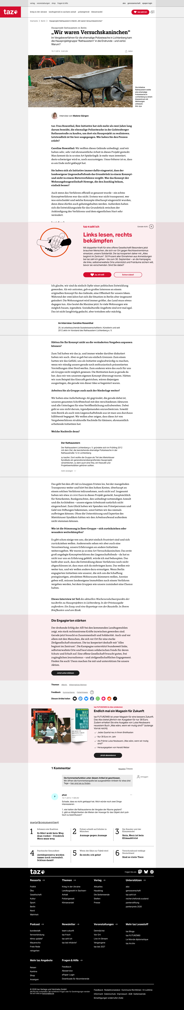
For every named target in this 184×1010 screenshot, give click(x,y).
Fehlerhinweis (82, 692)
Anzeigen (34, 979)
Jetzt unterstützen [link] (65, 673)
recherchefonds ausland (137, 898)
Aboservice (67, 970)
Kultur (33, 898)
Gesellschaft (36, 894)
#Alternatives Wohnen (78, 685)
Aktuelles (98, 886)
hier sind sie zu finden (80, 783)
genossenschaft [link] (134, 3)
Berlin (43, 21)
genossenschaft (133, 890)
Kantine (33, 971)
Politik (33, 886)
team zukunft (68, 930)
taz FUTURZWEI (133, 935)
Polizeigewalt (68, 898)
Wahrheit (34, 914)
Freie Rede (35, 946)
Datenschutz (110, 994)
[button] (153, 12)
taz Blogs (130, 931)
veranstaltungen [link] (43, 3)
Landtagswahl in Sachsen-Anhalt (74, 892)
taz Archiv (130, 943)
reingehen (34, 950)
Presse (97, 902)
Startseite (34, 21)
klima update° (36, 938)
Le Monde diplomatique (137, 939)
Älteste (130, 769)
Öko (32, 890)
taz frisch (66, 934)
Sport (32, 902)
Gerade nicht (142, 226)
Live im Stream (101, 938)
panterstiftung (132, 902)
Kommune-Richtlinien (132, 990)
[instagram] (152, 873)
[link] (39, 12)
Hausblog (98, 890)
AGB (130, 994)
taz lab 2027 (99, 946)
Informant (99, 994)
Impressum (122, 994)
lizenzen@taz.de (48, 993)
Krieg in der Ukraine (71, 886)
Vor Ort (97, 934)
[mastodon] (140, 873)
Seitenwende (139, 994)
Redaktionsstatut (112, 990)
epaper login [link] (147, 3)
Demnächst (99, 930)
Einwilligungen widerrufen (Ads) (108, 998)
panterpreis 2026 (134, 906)
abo (127, 886)
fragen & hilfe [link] (62, 3)
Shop (32, 975)
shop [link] (54, 3)
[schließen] (151, 226)
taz (37, 872)
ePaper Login (68, 974)
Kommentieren (69, 692)
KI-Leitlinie (147, 990)
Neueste (121, 769)
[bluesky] (146, 873)
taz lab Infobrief (69, 942)
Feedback (66, 966)
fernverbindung (37, 934)
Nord (32, 910)
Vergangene (99, 942)
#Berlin (64, 685)
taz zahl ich (131, 894)
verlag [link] (32, 3)
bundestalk (35, 930)
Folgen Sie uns (130, 872)
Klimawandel (68, 902)
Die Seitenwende (102, 894)
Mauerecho (35, 942)
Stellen (97, 898)
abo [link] (124, 3)
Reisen (33, 967)
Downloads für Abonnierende (75, 978)
